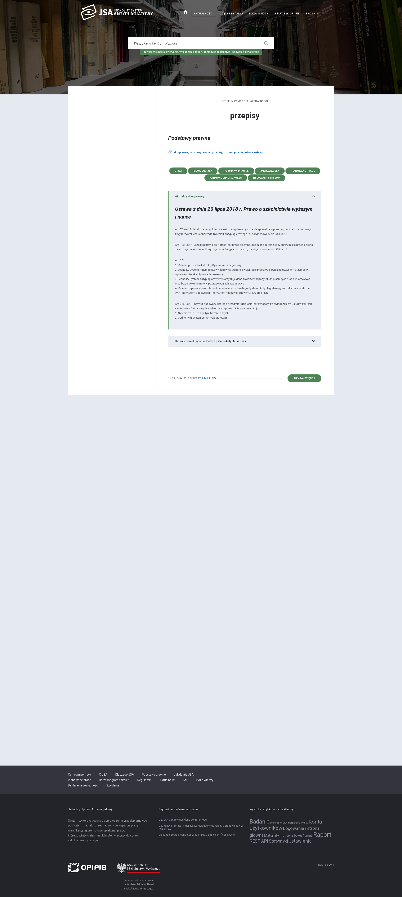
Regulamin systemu (266, 177)
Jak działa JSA (269, 170)
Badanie (259, 821)
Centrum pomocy (233, 101)
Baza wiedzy (258, 13)
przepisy (217, 152)
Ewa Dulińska (207, 378)
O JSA (178, 170)
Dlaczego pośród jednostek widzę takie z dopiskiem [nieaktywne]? (197, 834)
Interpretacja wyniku (297, 822)
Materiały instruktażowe (283, 835)
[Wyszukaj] (266, 43)
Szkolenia (112, 785)
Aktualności (203, 13)
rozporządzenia (233, 152)
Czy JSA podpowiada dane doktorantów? (183, 819)
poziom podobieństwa (217, 51)
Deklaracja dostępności (83, 785)
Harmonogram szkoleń (226, 177)
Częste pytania (231, 13)
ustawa (248, 152)
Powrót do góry (325, 864)
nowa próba (252, 51)
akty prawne (181, 152)
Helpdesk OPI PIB (289, 14)
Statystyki (278, 841)
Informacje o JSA (278, 822)
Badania (312, 13)
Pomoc (308, 836)
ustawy (258, 152)
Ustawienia (300, 841)
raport (198, 51)
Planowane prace (303, 170)
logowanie (238, 51)
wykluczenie (186, 51)
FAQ (185, 780)
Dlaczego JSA (202, 170)
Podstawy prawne (189, 138)
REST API (259, 841)
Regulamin (144, 780)
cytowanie (172, 51)
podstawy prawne (200, 152)
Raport (322, 834)
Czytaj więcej (307, 379)
